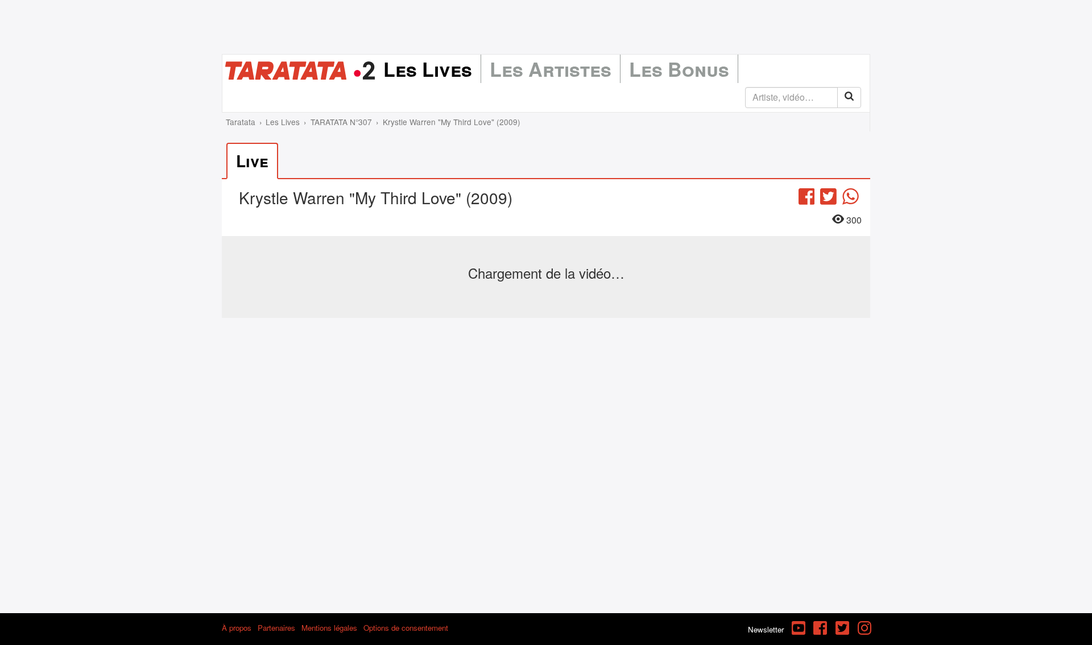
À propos (236, 627)
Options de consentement (405, 627)
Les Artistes (550, 68)
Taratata (240, 121)
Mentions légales (329, 627)
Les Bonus (679, 68)
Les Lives (427, 68)
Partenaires (276, 627)
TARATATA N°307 (341, 121)
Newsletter (766, 629)
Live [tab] (252, 160)
